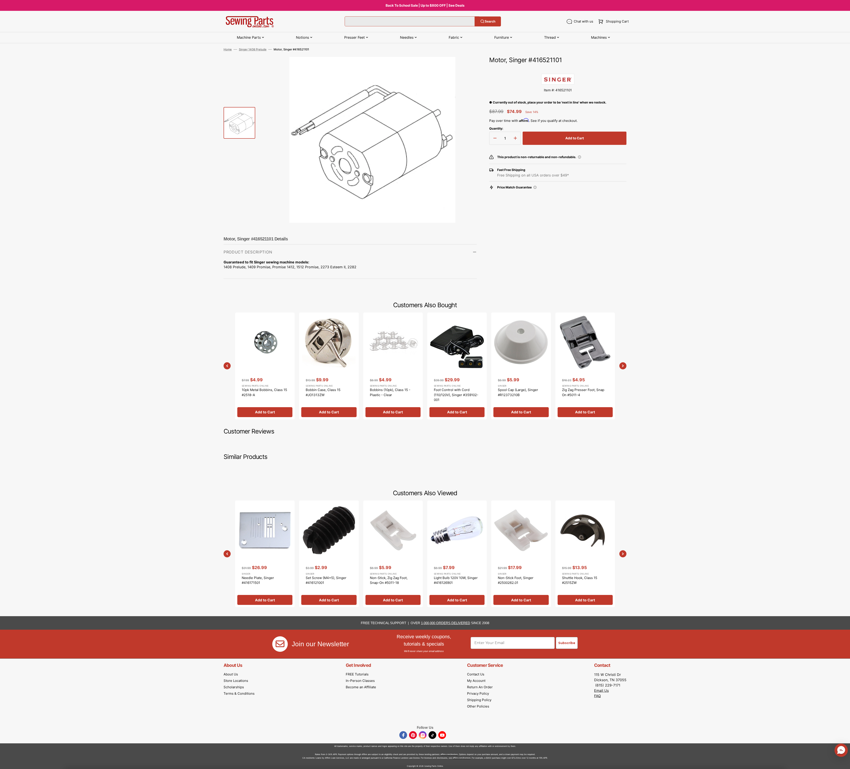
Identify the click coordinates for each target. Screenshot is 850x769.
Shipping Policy (479, 700)
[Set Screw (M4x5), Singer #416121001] (329, 554)
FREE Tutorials (357, 674)
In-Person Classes (360, 681)
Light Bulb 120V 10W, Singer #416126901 (456, 580)
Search (490, 21)
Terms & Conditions (239, 693)
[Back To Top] (843, 762)
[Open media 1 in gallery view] (466, 66)
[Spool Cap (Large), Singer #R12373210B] (521, 366)
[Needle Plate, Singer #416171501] (265, 554)
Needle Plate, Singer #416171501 (258, 580)
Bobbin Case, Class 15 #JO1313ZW (323, 392)
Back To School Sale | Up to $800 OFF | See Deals (425, 5)
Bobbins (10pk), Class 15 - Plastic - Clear (390, 392)
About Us (231, 674)
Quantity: (496, 128)
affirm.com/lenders (449, 754)
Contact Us (475, 674)
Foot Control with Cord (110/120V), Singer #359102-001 (456, 395)
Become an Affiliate (361, 687)
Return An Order (480, 687)
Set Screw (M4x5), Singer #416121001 (326, 580)
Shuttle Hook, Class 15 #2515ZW (579, 580)
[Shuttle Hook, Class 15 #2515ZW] (585, 554)
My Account (476, 681)
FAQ (597, 696)
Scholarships (234, 687)
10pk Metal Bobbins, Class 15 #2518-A (264, 392)
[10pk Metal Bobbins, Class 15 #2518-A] (265, 366)
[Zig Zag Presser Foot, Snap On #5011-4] (585, 366)
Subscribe (566, 643)
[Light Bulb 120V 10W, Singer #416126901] (457, 554)
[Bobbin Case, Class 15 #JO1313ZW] (329, 366)
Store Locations (236, 681)
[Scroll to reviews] (557, 69)
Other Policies (478, 706)
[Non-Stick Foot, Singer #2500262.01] (521, 554)
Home (228, 49)
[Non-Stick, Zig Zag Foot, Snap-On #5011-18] (393, 554)
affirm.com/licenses (462, 758)
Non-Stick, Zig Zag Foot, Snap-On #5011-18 (389, 580)
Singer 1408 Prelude (253, 49)
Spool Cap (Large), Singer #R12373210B (518, 392)
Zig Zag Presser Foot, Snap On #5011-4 (583, 392)
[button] (612, 21)
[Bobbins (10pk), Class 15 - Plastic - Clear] (393, 366)
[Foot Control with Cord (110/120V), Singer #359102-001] (457, 366)
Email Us (601, 690)
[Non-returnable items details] (579, 157)
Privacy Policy (478, 693)
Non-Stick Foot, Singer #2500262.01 (515, 580)
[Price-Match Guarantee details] (535, 187)
